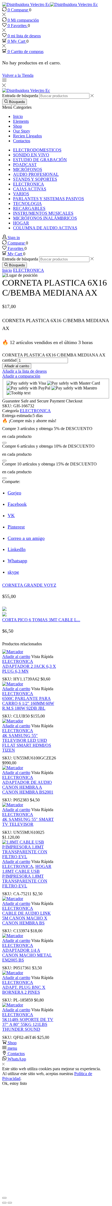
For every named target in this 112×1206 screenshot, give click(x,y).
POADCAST (25, 164)
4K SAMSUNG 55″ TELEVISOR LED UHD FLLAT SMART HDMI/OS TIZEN (26, 742)
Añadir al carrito (16, 366)
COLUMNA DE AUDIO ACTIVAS (45, 228)
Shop (17, 126)
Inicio (18, 116)
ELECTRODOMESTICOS (37, 150)
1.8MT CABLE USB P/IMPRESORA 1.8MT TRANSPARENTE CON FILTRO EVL (24, 878)
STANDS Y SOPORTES (35, 179)
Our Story (21, 131)
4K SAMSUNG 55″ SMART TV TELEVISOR (28, 822)
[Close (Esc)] (4, 1198)
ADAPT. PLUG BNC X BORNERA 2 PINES (23, 989)
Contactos (21, 140)
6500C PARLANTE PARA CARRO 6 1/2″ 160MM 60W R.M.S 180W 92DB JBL (28, 703)
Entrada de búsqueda (20, 95)
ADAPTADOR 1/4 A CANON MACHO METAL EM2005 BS (27, 955)
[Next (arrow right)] (10, 1203)
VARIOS (21, 193)
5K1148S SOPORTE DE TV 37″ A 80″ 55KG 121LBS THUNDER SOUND (27, 1024)
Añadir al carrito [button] (16, 656)
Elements (21, 121)
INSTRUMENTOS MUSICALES (43, 213)
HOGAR (21, 223)
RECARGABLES (29, 208)
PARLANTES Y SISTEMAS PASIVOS (48, 198)
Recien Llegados (27, 136)
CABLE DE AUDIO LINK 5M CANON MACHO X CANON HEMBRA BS (26, 918)
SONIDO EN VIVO (31, 155)
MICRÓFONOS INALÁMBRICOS (45, 218)
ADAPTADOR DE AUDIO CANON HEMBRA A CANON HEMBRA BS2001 (27, 787)
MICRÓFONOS (27, 169)
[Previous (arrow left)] (4, 1203)
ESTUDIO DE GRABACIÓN (40, 159)
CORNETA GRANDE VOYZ (29, 585)
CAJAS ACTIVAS (29, 189)
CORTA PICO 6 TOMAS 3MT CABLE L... (41, 619)
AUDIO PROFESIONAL (36, 174)
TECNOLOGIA (27, 203)
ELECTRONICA (28, 184)
